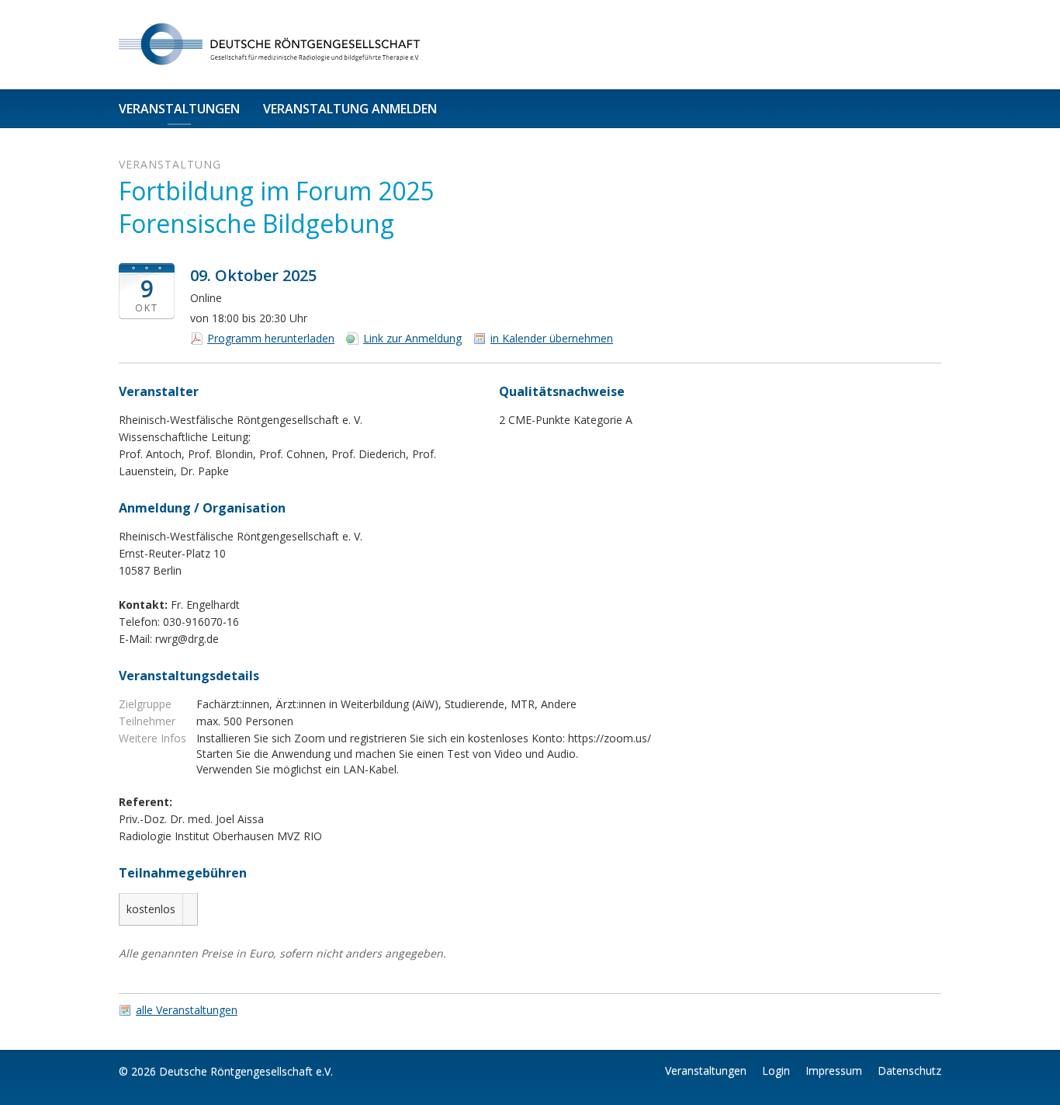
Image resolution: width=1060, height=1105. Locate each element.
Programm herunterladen (270, 339)
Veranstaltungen (179, 108)
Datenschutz (909, 1070)
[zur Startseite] (293, 44)
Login (776, 1070)
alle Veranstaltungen (186, 1010)
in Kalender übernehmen (551, 339)
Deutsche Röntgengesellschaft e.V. (246, 1071)
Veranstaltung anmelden (350, 108)
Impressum (833, 1070)
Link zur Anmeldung (412, 339)
